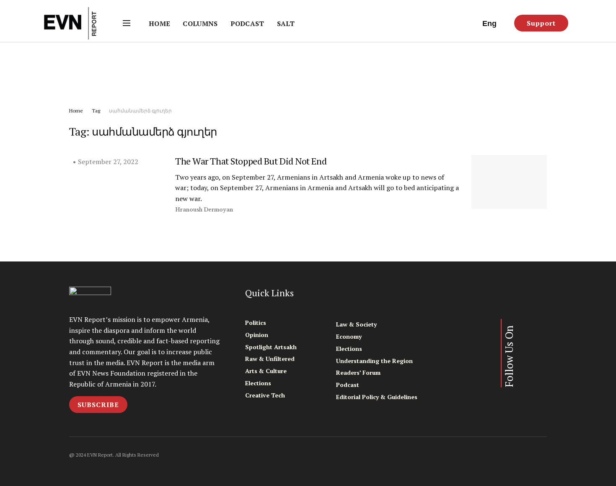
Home (159, 23)
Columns (200, 23)
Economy (349, 336)
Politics (255, 323)
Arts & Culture (266, 371)
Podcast (247, 23)
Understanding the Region (374, 361)
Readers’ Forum (358, 372)
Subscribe (98, 404)
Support (541, 23)
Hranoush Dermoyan (204, 209)
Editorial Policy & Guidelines (376, 397)
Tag (96, 110)
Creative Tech (265, 395)
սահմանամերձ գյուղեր (140, 110)
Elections (258, 383)
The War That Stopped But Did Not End (250, 161)
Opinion (256, 335)
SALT (286, 23)
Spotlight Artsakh (271, 347)
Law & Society (356, 324)
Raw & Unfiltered (270, 359)
